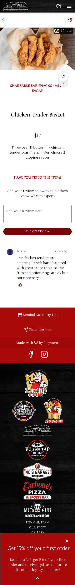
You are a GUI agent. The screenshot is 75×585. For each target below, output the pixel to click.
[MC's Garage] (37, 471)
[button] (5, 20)
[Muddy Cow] (37, 383)
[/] (37, 510)
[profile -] (58, 6)
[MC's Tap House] (37, 449)
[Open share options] (70, 20)
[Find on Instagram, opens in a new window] (44, 355)
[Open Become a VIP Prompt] (37, 578)
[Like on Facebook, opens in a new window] (30, 355)
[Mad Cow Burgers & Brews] (24, 410)
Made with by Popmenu (31, 342)
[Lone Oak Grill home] (22, 6)
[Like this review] (21, 284)
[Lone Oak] (37, 430)
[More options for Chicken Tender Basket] (63, 77)
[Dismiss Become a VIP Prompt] (67, 541)
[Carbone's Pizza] (37, 490)
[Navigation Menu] (69, 6)
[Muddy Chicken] (54, 410)
